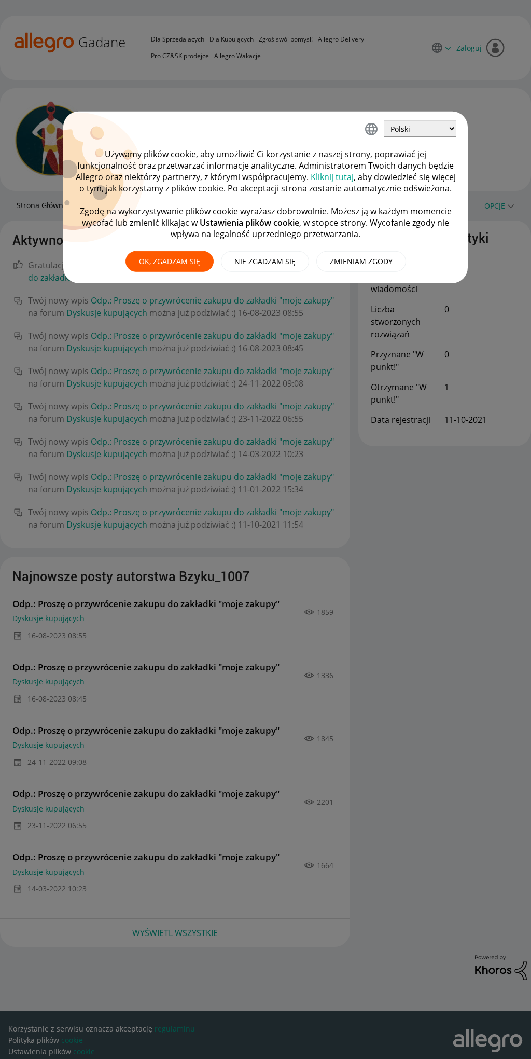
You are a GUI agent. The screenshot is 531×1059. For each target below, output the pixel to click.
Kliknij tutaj (332, 177)
